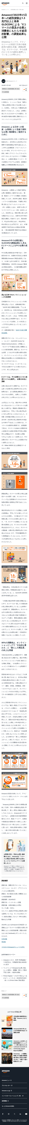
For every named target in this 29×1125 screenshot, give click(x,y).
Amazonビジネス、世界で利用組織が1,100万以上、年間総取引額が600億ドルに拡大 (15, 962)
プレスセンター (6, 1085)
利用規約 (9, 1119)
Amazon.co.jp (6, 1090)
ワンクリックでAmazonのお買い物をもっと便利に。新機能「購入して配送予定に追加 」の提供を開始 (15, 970)
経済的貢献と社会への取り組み (17, 9)
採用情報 (4, 1101)
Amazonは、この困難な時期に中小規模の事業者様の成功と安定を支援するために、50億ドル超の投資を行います (20, 1057)
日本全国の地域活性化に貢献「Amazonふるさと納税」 (20, 1018)
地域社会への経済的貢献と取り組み (10, 88)
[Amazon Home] (5, 3)
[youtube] (26, 1114)
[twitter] (14, 1114)
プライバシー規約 (15, 1119)
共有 (26, 89)
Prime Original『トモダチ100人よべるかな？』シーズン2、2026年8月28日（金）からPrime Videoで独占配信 (15, 978)
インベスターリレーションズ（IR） (12, 1096)
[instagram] (9, 1114)
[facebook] (3, 1114)
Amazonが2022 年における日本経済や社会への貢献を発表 (20, 1030)
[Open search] (22, 3)
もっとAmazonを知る (8, 1106)
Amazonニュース (5, 9)
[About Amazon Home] (6, 1071)
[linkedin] (20, 1114)
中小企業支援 (5, 92)
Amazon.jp (4, 1119)
